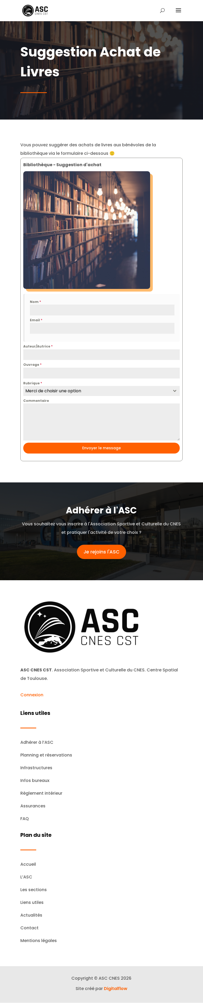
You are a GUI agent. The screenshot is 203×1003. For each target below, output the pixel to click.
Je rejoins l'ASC (101, 551)
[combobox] (101, 391)
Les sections (33, 890)
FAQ (24, 819)
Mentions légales (38, 941)
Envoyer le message (101, 448)
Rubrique (32, 383)
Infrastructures (36, 768)
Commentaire (36, 400)
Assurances (32, 806)
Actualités (31, 915)
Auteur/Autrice (38, 346)
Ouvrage (32, 364)
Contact (29, 928)
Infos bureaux (34, 780)
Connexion (31, 695)
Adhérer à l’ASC (36, 742)
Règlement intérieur (41, 793)
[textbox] (96, 391)
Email (36, 320)
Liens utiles (32, 902)
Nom (35, 302)
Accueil (28, 864)
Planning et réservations (46, 755)
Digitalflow (115, 989)
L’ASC (26, 877)
